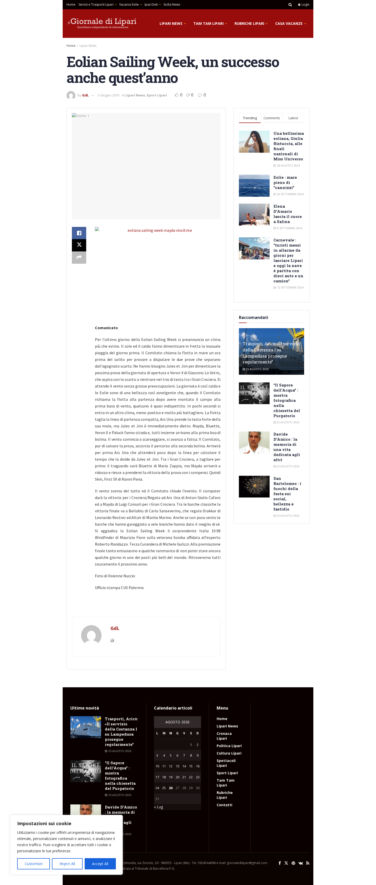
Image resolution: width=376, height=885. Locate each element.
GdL (85, 95)
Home (71, 4)
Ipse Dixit (151, 4)
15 (191, 766)
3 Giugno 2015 (108, 95)
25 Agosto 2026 (257, 369)
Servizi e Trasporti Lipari (96, 4)
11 (164, 766)
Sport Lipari (157, 95)
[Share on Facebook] (79, 233)
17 (157, 777)
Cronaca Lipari (224, 736)
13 (177, 766)
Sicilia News (171, 4)
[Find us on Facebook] (280, 863)
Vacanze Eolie (129, 4)
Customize (33, 863)
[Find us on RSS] (307, 863)
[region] (66, 845)
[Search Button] (290, 4)
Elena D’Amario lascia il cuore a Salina (287, 214)
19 (170, 777)
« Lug (158, 806)
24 (157, 788)
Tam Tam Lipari (208, 23)
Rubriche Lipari (249, 23)
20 (177, 777)
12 (170, 766)
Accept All (100, 863)
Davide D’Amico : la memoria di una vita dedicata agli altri (286, 447)
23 (198, 777)
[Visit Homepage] (102, 23)
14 (184, 766)
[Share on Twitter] (79, 245)
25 (164, 788)
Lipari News (171, 23)
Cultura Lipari (229, 753)
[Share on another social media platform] (79, 257)
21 (184, 777)
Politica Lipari (229, 745)
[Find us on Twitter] (286, 863)
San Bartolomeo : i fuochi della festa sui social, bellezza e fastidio (287, 494)
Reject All (67, 863)
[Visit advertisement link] (146, 606)
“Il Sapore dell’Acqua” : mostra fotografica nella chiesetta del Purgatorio (286, 400)
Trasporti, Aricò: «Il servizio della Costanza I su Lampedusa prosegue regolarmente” (271, 353)
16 (198, 766)
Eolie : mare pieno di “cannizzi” (285, 182)
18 (164, 777)
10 (157, 766)
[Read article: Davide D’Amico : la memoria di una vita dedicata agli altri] (254, 442)
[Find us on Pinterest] (293, 863)
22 (191, 777)
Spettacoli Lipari (226, 763)
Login (305, 4)
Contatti (224, 804)
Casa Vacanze (289, 23)
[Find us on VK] (300, 863)
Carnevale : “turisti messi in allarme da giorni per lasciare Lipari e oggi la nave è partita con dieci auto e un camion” (288, 260)
